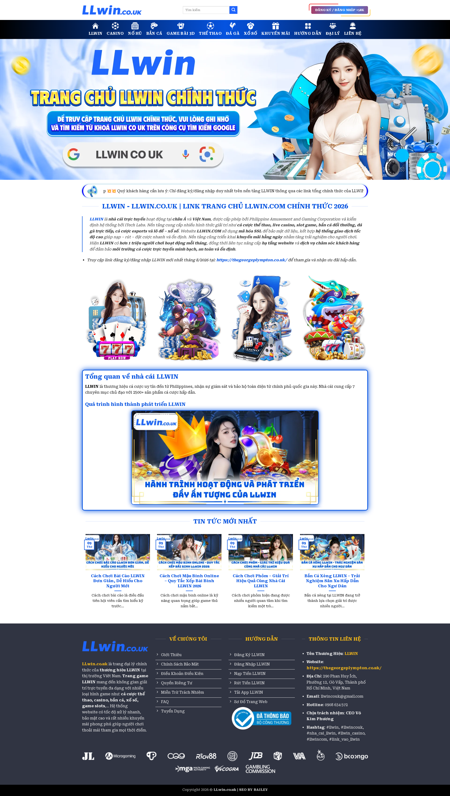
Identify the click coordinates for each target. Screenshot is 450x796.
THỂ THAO (210, 33)
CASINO (115, 33)
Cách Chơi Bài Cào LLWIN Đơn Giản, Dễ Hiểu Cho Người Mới (118, 581)
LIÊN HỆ (352, 33)
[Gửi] (233, 10)
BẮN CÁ (154, 33)
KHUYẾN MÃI (275, 33)
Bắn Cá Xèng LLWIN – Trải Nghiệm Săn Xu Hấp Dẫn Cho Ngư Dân (332, 581)
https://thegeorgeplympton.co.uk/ (251, 260)
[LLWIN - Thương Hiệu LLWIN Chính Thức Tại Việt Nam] (129, 10)
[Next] (356, 563)
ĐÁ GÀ (233, 33)
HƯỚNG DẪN (308, 33)
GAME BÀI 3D (181, 33)
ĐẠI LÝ (333, 33)
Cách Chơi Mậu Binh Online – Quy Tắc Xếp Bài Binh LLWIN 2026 (189, 581)
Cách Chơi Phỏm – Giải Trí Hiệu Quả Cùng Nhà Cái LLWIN (261, 581)
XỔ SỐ (250, 33)
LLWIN (96, 33)
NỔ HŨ (135, 33)
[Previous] (94, 563)
